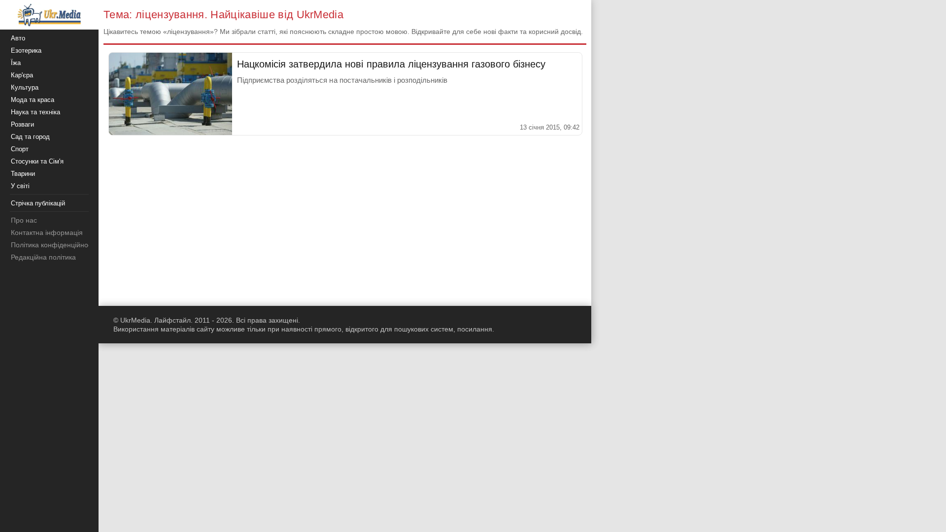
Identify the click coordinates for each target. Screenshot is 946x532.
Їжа (16, 62)
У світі (20, 186)
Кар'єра (22, 75)
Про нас (24, 220)
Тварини (23, 173)
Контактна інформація (47, 232)
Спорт (20, 149)
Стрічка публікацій (38, 203)
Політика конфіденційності (53, 245)
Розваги (22, 124)
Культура (24, 87)
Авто (18, 38)
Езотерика (26, 50)
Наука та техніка (35, 112)
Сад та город (30, 136)
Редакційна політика (43, 257)
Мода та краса (32, 99)
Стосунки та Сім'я (37, 161)
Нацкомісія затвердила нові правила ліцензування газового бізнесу (391, 64)
